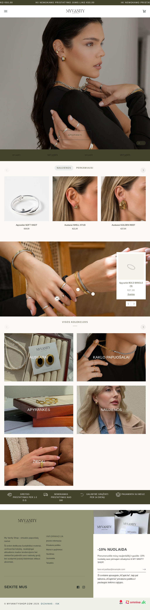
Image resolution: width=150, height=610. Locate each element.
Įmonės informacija (53, 541)
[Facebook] (78, 587)
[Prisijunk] (142, 569)
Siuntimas (50, 554)
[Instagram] (83, 587)
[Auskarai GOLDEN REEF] (123, 198)
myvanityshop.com (20, 604)
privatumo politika (125, 579)
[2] (93, 294)
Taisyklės (50, 563)
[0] (57, 298)
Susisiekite (50, 558)
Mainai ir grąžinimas (54, 550)
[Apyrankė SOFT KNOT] (26, 198)
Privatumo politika (53, 545)
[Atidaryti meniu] (8, 11)
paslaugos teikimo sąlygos (110, 582)
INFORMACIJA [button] (54, 536)
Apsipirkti (75, 135)
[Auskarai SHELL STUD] (75, 198)
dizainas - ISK (50, 604)
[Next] (143, 170)
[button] (23, 535)
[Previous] (128, 304)
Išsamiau (131, 294)
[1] (78, 289)
